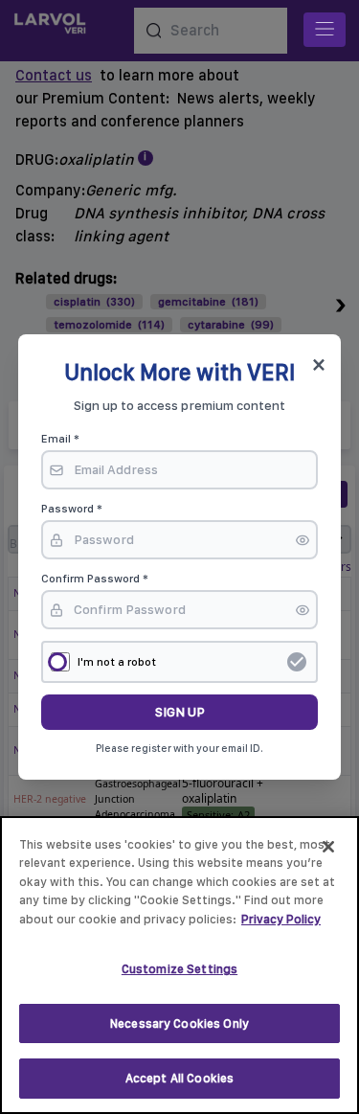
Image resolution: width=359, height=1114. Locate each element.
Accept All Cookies (179, 1078)
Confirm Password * (94, 578)
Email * (60, 438)
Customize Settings (179, 969)
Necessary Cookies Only (179, 1023)
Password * (71, 508)
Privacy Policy (281, 919)
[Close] (328, 847)
